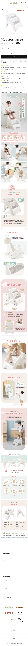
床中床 (4, 566)
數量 (2, 45)
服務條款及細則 (6, 586)
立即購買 (14, 57)
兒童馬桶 (4, 560)
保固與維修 (5, 583)
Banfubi (10, 643)
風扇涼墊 (4, 571)
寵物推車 (4, 569)
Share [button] (3, 545)
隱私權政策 (5, 588)
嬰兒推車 (4, 557)
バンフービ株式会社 (7, 597)
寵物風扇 (4, 563)
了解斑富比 (5, 580)
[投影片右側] (16, 36)
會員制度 (4, 591)
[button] (2, 2)
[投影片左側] (11, 36)
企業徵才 (4, 594)
